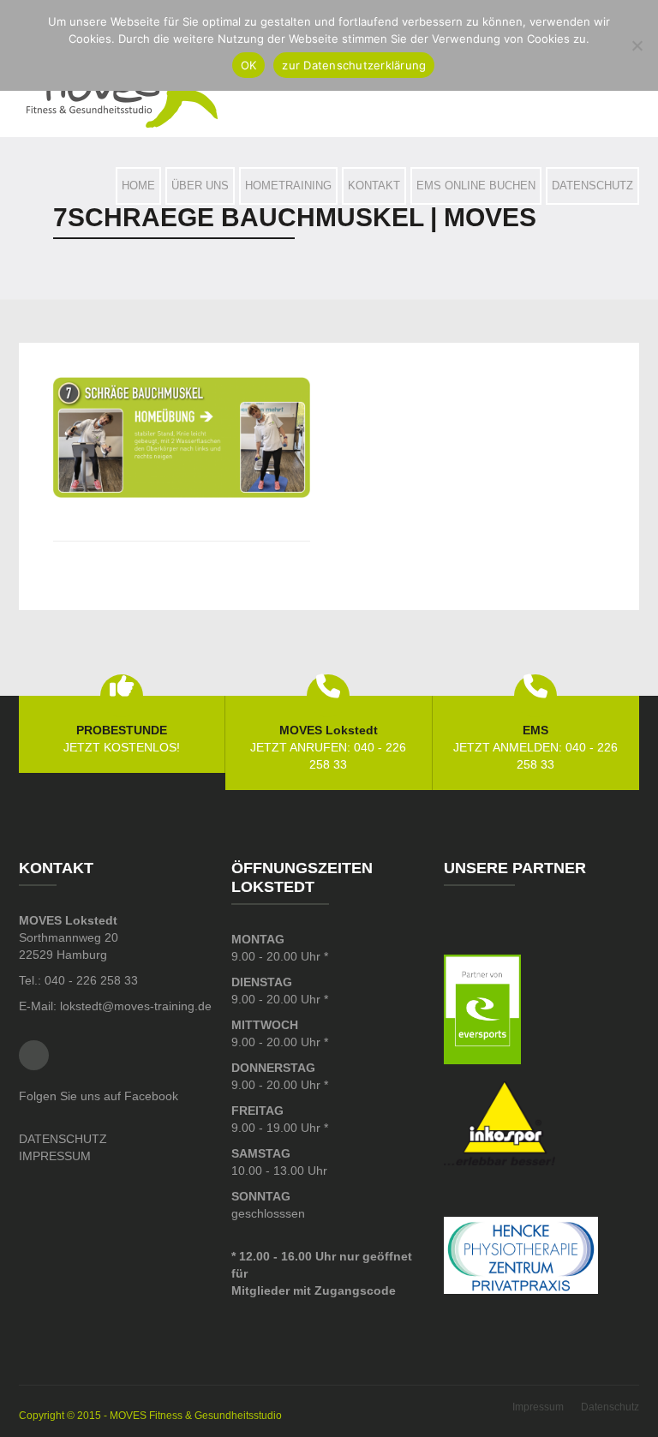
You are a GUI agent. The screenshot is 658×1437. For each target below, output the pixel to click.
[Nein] (636, 45)
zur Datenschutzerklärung (354, 65)
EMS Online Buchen (475, 185)
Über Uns (200, 185)
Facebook (34, 1055)
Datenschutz (592, 185)
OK (249, 65)
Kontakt (374, 185)
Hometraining (288, 185)
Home (138, 185)
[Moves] (122, 92)
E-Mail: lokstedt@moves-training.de (115, 1006)
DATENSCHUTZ (63, 1139)
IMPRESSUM (55, 1156)
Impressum (538, 1407)
